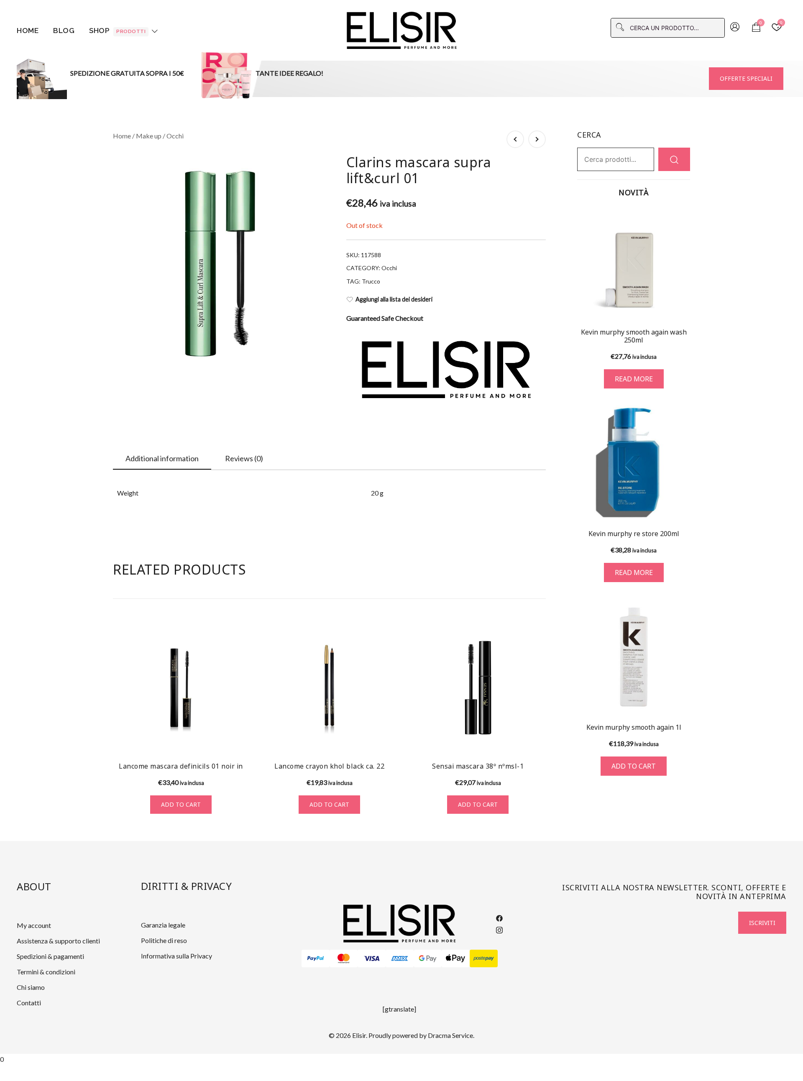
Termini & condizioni (46, 972)
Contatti (29, 1003)
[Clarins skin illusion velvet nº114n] (515, 139)
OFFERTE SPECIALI (746, 78)
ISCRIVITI (762, 923)
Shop (117, 30)
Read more (634, 378)
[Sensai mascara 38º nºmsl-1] (478, 688)
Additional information (162, 458)
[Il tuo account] (735, 27)
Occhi (175, 136)
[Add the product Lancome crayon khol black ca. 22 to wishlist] (390, 740)
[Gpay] (428, 958)
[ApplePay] (456, 958)
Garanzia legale (163, 925)
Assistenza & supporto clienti (58, 941)
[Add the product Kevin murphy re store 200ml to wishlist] (682, 505)
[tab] (162, 459)
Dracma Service (450, 1035)
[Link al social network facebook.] (499, 917)
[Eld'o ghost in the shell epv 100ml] (537, 139)
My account (34, 925)
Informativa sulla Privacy (176, 956)
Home (27, 30)
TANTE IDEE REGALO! (289, 73)
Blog (63, 30)
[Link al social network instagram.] (499, 929)
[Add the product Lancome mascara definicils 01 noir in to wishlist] (241, 740)
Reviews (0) (244, 458)
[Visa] (372, 958)
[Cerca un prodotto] (674, 159)
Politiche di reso (164, 940)
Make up (148, 136)
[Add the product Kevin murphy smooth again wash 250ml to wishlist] (682, 306)
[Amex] (400, 958)
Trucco (371, 281)
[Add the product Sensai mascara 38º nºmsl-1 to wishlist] (538, 740)
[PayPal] (316, 958)
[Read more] (633, 263)
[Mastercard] (344, 958)
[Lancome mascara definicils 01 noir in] (181, 688)
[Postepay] (484, 958)
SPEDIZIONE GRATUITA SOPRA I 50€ (127, 73)
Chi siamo (31, 987)
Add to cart (181, 804)
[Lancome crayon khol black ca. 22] (329, 688)
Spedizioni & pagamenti (50, 956)
